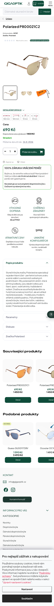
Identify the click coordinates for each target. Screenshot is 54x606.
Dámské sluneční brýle (13, 545)
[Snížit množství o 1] (5, 151)
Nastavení (27, 589)
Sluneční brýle (9, 540)
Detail (18, 400)
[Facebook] (5, 489)
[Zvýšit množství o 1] (15, 151)
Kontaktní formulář (17, 499)
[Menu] (50, 3)
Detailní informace (12, 110)
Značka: (9, 35)
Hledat (46, 12)
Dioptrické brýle (10, 527)
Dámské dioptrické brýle (14, 531)
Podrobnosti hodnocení (39, 41)
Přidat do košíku (29, 152)
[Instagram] (12, 489)
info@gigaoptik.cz (17, 481)
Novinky (7, 522)
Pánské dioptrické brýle (14, 536)
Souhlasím (27, 598)
